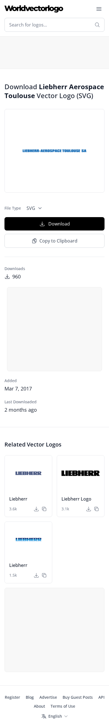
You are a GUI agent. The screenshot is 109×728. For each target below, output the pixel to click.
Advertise (48, 697)
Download (59, 224)
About (39, 706)
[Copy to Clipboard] (44, 509)
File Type (12, 208)
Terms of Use (63, 706)
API (101, 697)
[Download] (36, 509)
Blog (30, 697)
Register (12, 697)
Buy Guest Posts (78, 697)
